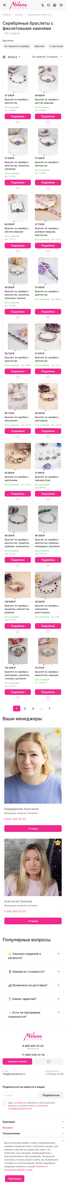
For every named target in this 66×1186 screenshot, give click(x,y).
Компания (9, 1121)
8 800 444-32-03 (15, 819)
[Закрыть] (63, 1140)
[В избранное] (17, 122)
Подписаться (51, 1095)
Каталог (8, 1127)
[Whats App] (48, 1061)
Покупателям (11, 1133)
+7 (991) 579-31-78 (33, 1054)
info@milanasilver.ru (14, 1072)
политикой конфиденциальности (28, 1107)
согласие (18, 1102)
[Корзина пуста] (61, 5)
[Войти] (54, 5)
